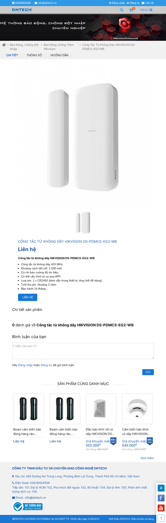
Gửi (148, 372)
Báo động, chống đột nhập (24, 47)
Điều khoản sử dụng (142, 518)
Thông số (34, 55)
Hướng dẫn (59, 55)
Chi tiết (12, 55)
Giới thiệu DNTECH (119, 518)
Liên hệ (149, 3)
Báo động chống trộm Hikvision (59, 47)
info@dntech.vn (47, 3)
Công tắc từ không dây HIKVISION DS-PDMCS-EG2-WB (109, 47)
